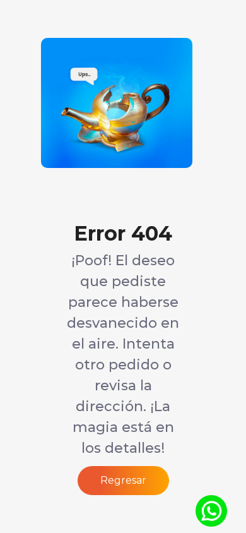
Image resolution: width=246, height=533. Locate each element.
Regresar (123, 480)
